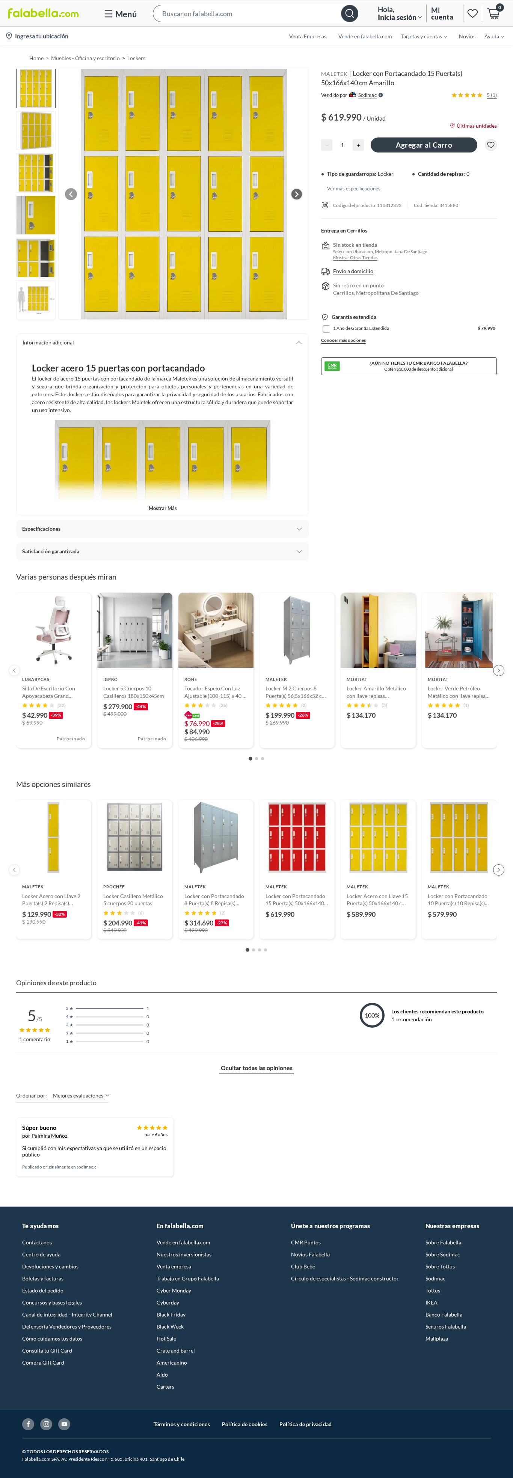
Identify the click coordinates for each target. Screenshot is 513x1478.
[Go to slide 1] (250, 759)
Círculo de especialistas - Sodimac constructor (345, 1278)
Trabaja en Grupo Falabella (188, 1278)
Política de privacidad (305, 1424)
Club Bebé (303, 1266)
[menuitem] (419, 36)
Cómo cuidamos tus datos (52, 1338)
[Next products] (498, 670)
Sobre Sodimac (442, 1254)
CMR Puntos (306, 1242)
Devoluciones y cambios (50, 1266)
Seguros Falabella (445, 1326)
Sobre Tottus (440, 1266)
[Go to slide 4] (265, 949)
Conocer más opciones (343, 340)
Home (36, 58)
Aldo (162, 1374)
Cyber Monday (174, 1290)
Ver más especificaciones (353, 188)
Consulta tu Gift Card (47, 1350)
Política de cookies (244, 1424)
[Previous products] (14, 670)
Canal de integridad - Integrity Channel (67, 1314)
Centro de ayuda (41, 1254)
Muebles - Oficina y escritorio (85, 58)
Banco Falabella (443, 1314)
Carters (165, 1386)
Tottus (432, 1290)
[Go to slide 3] (262, 758)
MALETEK (334, 74)
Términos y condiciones (182, 1424)
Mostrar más (163, 508)
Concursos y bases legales (52, 1302)
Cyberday (168, 1302)
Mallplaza (436, 1338)
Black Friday (171, 1314)
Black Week (170, 1326)
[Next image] (297, 194)
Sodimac (435, 1278)
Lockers (136, 58)
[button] (255, 13)
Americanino (172, 1362)
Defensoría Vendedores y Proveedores (67, 1326)
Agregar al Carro (424, 144)
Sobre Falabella (443, 1242)
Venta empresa (174, 1266)
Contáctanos (37, 1242)
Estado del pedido (42, 1290)
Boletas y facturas (42, 1278)
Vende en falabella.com (183, 1242)
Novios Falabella (310, 1254)
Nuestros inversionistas (184, 1254)
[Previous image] (71, 194)
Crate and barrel (176, 1350)
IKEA (431, 1302)
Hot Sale (166, 1338)
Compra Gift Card (43, 1362)
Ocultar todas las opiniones (257, 1067)
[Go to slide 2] (256, 758)
